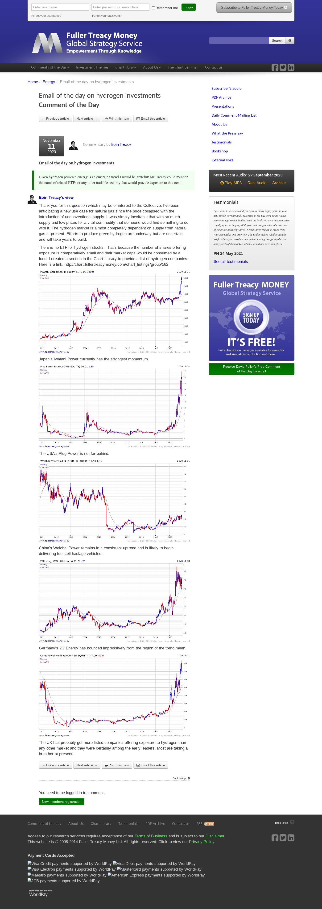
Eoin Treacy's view (56, 197)
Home (33, 82)
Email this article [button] (152, 118)
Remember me (167, 8)
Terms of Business (151, 836)
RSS (199, 824)
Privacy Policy (201, 842)
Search (277, 40)
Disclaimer (215, 836)
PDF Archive (155, 824)
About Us (150, 67)
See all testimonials (231, 261)
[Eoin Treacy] (291, 69)
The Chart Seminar (183, 67)
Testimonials (128, 824)
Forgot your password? (107, 15)
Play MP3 (233, 183)
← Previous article (55, 118)
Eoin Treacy (121, 145)
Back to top (179, 778)
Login (189, 7)
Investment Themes (92, 67)
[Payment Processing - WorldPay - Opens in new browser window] (44, 893)
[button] (289, 40)
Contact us (214, 67)
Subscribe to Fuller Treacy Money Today (252, 7)
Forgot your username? (46, 15)
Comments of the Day (49, 67)
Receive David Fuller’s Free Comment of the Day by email (251, 369)
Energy (49, 82)
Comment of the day (44, 824)
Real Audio (257, 183)
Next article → (86, 118)
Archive (279, 183)
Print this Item (118, 118)
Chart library (126, 67)
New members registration (61, 801)
